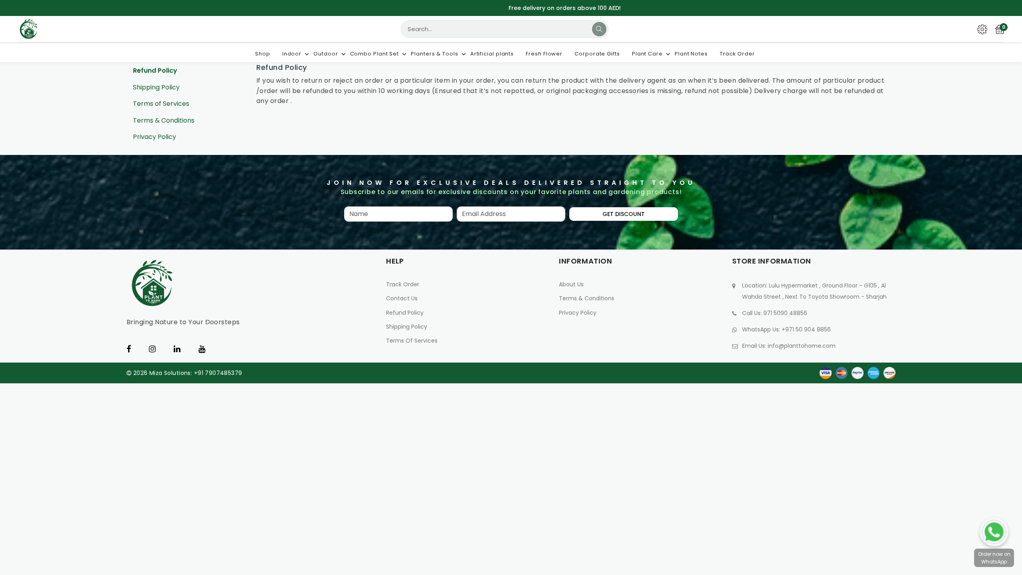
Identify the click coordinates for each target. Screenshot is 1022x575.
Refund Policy (155, 70)
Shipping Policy (156, 87)
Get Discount (623, 214)
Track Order (737, 54)
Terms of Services (161, 103)
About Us (571, 284)
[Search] (599, 29)
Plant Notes (691, 54)
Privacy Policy (154, 136)
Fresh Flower (544, 54)
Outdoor (325, 54)
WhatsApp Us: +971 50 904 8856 (786, 329)
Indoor (291, 54)
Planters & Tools (434, 54)
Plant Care (647, 54)
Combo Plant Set (374, 54)
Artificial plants (492, 54)
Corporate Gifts (597, 54)
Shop (262, 54)
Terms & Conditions (163, 120)
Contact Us (402, 298)
